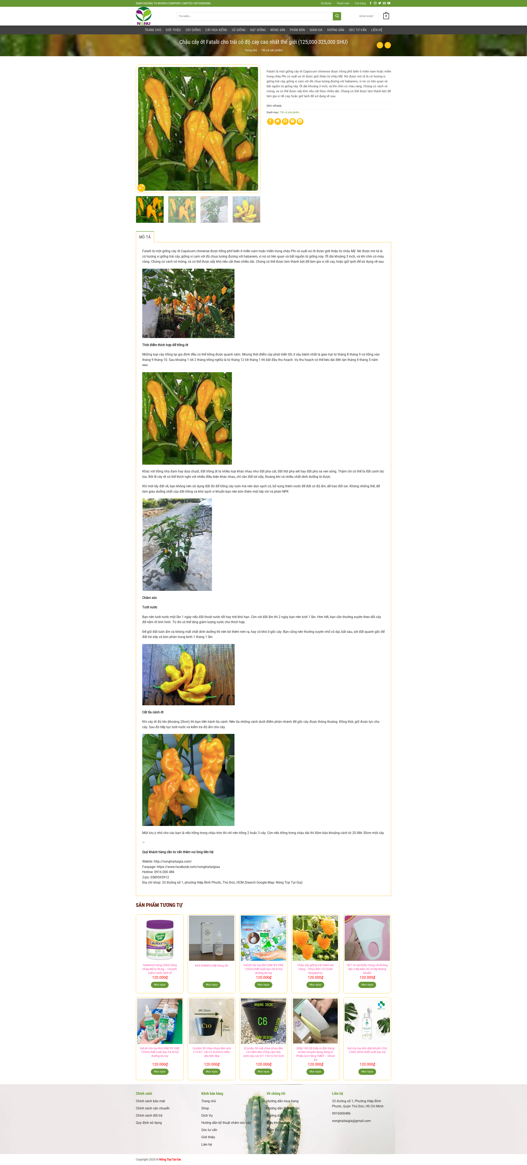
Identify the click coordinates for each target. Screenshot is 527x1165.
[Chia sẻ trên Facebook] (270, 121)
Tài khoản (326, 3)
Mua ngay (212, 984)
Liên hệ (206, 1144)
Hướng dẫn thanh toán (283, 1108)
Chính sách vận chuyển (153, 1108)
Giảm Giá (316, 30)
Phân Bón (297, 30)
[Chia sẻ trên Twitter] (277, 121)
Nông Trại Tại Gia (170, 1159)
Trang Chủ (153, 30)
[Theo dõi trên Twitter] (379, 3)
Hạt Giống (258, 30)
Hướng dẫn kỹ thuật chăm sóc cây (226, 1123)
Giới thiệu (208, 1137)
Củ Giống (239, 30)
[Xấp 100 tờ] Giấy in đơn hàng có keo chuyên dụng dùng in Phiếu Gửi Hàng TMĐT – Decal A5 (315, 1054)
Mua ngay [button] (160, 984)
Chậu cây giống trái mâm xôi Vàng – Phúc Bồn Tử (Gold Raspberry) (315, 969)
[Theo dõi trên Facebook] (370, 3)
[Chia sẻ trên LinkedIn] (300, 121)
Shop (205, 1108)
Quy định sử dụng (149, 1123)
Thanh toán (343, 3)
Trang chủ (250, 50)
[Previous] (143, 128)
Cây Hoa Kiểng (216, 30)
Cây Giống (193, 30)
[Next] (253, 128)
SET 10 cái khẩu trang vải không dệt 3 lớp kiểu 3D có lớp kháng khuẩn (367, 969)
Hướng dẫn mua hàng (282, 1101)
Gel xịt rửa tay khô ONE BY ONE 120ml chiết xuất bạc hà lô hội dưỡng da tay (263, 969)
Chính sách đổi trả (149, 1115)
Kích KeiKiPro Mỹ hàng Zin (211, 965)
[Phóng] (141, 188)
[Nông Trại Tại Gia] (153, 16)
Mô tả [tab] (145, 236)
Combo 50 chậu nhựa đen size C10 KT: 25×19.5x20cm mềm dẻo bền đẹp (211, 1052)
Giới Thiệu (173, 30)
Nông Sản (277, 30)
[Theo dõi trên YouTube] (388, 3)
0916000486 (341, 1113)
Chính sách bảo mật (150, 1101)
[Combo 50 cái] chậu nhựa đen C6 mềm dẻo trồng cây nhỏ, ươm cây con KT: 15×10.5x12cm (263, 1052)
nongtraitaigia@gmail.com (351, 1121)
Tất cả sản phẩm (272, 50)
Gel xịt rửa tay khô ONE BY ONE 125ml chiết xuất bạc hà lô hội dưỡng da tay (160, 1052)
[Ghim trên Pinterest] (292, 121)
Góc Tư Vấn (357, 30)
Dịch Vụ (207, 1115)
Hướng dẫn (335, 30)
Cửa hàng (360, 3)
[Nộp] (337, 16)
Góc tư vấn (209, 1130)
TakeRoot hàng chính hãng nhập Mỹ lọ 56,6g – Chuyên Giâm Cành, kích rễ (159, 969)
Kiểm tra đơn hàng (280, 1130)
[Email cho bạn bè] (285, 121)
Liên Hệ (376, 30)
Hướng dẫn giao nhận (282, 1115)
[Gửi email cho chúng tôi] (384, 3)
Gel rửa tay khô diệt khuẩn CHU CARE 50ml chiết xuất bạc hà (367, 1050)
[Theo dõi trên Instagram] (375, 3)
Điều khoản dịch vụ (280, 1123)
